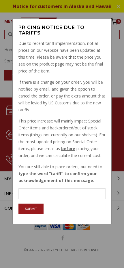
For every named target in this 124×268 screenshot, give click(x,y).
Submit (31, 209)
